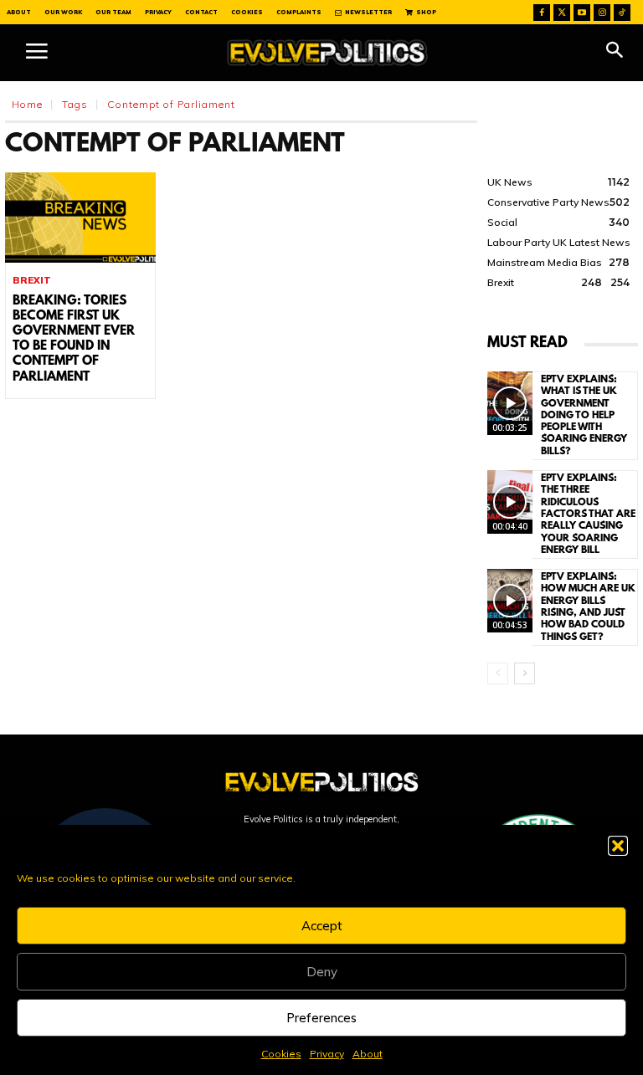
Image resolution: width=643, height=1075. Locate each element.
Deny (321, 972)
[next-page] (524, 673)
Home (27, 104)
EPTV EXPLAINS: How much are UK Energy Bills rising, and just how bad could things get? (588, 606)
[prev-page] (497, 673)
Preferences (321, 1018)
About (367, 1053)
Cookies (281, 1053)
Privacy (327, 1053)
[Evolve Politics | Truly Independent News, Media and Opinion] (327, 52)
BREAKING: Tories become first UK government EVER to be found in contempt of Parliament (74, 339)
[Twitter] (561, 12)
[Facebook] (541, 12)
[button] (618, 845)
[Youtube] (582, 12)
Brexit (32, 280)
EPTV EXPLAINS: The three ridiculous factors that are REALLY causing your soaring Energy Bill (588, 514)
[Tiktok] (622, 12)
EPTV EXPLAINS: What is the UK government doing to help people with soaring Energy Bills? (584, 416)
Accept (321, 926)
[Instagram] (602, 12)
